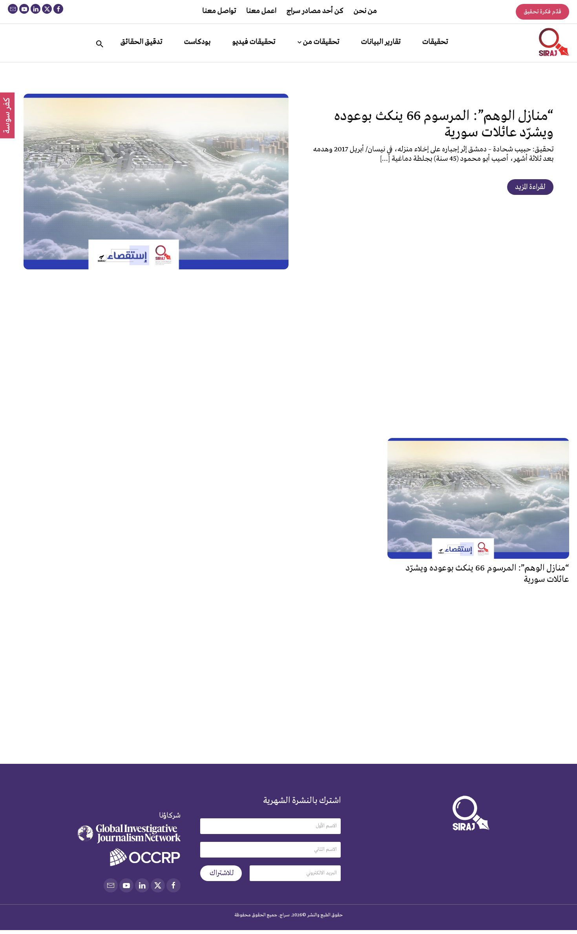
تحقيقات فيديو (253, 42)
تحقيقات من (321, 42)
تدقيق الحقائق (141, 42)
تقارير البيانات (380, 42)
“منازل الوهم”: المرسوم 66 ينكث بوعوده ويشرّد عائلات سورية (443, 124)
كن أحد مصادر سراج (315, 11)
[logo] (554, 42)
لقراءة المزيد (530, 187)
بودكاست (197, 42)
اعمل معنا (261, 11)
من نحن (365, 11)
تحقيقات (435, 42)
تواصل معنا (219, 11)
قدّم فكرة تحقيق (542, 12)
